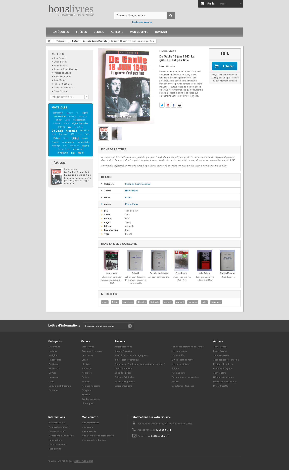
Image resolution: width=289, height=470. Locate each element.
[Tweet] (162, 105)
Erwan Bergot (60, 61)
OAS (72, 134)
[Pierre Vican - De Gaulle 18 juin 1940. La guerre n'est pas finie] (56, 176)
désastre (142, 302)
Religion (53, 355)
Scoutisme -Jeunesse (183, 386)
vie (77, 112)
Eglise (67, 120)
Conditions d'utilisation (61, 435)
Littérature (54, 346)
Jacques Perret (61, 65)
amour (59, 119)
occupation (74, 145)
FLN (65, 145)
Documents (87, 355)
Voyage (52, 372)
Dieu (74, 138)
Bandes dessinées (91, 399)
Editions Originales (124, 377)
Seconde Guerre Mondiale (137, 184)
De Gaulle (57, 131)
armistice (83, 116)
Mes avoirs (87, 427)
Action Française (123, 346)
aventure (72, 116)
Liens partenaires (58, 444)
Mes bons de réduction (94, 440)
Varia (51, 381)
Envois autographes (125, 381)
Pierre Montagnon (62, 76)
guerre (85, 145)
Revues (175, 381)
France (55, 142)
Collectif (135, 273)
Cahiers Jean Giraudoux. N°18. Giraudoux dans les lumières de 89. (135, 280)
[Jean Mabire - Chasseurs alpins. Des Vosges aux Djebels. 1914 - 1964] (111, 260)
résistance (78, 149)
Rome (66, 123)
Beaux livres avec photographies (131, 355)
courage (56, 145)
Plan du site (55, 448)
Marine (175, 368)
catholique (58, 112)
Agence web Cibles (83, 460)
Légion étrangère (123, 386)
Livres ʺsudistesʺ (181, 364)
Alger (87, 134)
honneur (63, 134)
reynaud (180, 302)
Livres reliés (178, 355)
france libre (128, 302)
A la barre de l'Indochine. (158, 277)
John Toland (204, 273)
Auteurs (117, 32)
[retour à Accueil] (49, 41)
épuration (78, 127)
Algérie (85, 112)
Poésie (85, 377)
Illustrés (86, 364)
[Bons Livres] (79, 10)
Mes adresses (89, 431)
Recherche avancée (142, 22)
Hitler (81, 153)
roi (69, 127)
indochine (84, 130)
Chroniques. (88, 403)
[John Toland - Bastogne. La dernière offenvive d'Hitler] (204, 260)
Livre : (162, 66)
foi (72, 153)
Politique (53, 364)
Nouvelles (87, 372)
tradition (71, 131)
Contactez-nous (57, 431)
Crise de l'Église (123, 372)
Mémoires (87, 368)
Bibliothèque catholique (127, 359)
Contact (161, 32)
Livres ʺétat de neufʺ (183, 359)
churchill (167, 302)
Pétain (56, 138)
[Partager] (173, 105)
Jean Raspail (60, 58)
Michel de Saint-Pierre (64, 87)
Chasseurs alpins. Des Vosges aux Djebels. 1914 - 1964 (111, 280)
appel (104, 302)
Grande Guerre (64, 149)
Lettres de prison (227, 277)
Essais (128, 197)
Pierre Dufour (181, 273)
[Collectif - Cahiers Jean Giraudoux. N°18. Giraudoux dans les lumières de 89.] (135, 260)
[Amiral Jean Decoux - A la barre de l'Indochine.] (158, 260)
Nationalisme (131, 190)
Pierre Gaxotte (60, 91)
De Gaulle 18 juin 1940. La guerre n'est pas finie (77, 174)
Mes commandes (90, 422)
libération (57, 123)
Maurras (69, 112)
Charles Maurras (227, 273)
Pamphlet (87, 390)
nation (85, 138)
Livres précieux (179, 351)
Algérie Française (80, 123)
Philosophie (55, 359)
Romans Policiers (91, 386)
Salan (66, 138)
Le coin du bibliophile (60, 386)
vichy (54, 134)
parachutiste (83, 142)
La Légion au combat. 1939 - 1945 (181, 278)
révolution (63, 153)
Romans (86, 381)
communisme (68, 142)
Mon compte (139, 32)
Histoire (53, 351)
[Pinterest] (167, 105)
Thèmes (81, 32)
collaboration (79, 119)
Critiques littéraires (92, 351)
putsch (61, 126)
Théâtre (86, 394)
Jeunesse (53, 377)
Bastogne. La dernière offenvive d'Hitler (205, 278)
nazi (79, 134)
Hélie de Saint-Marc (63, 83)
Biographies (88, 346)
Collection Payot (123, 368)
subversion (59, 116)
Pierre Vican (70, 169)
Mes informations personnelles (98, 435)
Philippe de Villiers (62, 72)
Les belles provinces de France (188, 346)
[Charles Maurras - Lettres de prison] (227, 260)
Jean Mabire (60, 80)
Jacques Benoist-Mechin (65, 69)
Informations (55, 440)
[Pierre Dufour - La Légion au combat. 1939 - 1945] (181, 260)
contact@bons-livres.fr (158, 436)
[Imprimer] (179, 105)
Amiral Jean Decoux (159, 273)
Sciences (53, 390)
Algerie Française (123, 351)
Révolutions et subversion (185, 377)
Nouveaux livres (57, 422)
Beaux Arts (54, 368)
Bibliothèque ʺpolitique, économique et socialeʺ (140, 364)
